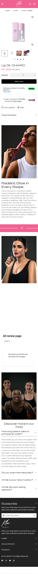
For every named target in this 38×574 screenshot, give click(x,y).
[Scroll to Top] (34, 564)
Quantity (4, 75)
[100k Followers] (6, 560)
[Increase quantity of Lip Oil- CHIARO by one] (34, 75)
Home (8, 11)
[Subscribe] (34, 515)
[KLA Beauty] (19, 4)
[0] (34, 4)
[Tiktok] (14, 560)
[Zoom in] (32, 44)
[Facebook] (2, 560)
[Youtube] (10, 560)
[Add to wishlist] (32, 17)
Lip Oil (15, 11)
